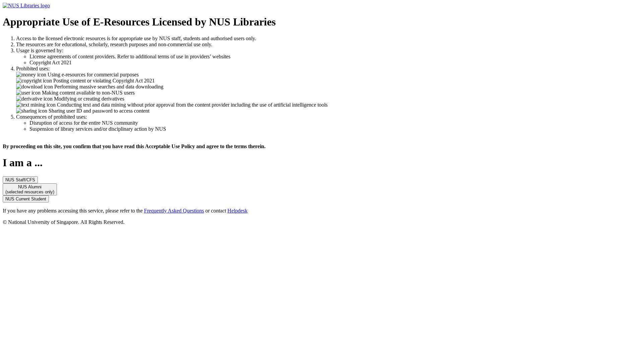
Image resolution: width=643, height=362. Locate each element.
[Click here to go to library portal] (26, 5)
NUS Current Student (25, 198)
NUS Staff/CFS (20, 179)
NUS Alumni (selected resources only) (29, 189)
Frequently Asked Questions (174, 211)
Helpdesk (237, 211)
